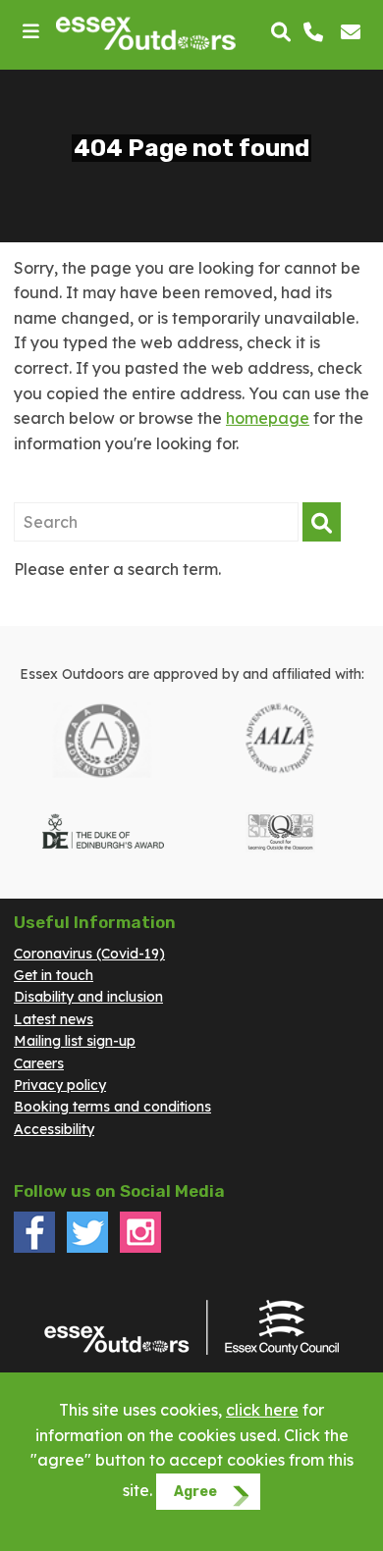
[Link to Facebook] (34, 1248)
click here (262, 1410)
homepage (267, 418)
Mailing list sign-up (75, 1041)
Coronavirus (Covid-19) (89, 953)
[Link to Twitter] (87, 1248)
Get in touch (53, 975)
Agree (195, 1491)
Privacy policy (60, 1085)
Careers (39, 1063)
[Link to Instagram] (140, 1248)
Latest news (53, 1019)
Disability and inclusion (88, 997)
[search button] (281, 33)
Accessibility (54, 1129)
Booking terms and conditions (112, 1106)
